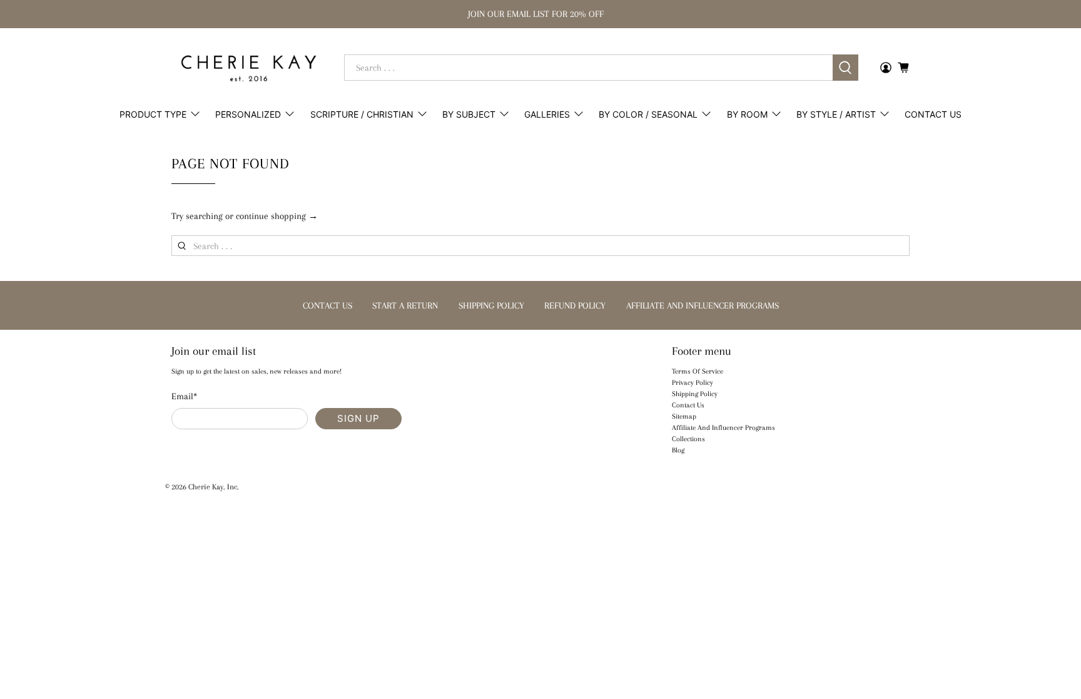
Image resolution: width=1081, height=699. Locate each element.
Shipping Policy (695, 394)
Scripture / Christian (362, 114)
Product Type (152, 114)
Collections (688, 439)
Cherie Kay (205, 486)
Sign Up (358, 418)
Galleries (547, 114)
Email (184, 396)
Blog (678, 450)
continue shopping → (277, 216)
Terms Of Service (697, 371)
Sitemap (684, 416)
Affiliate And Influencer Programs (723, 428)
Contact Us (933, 114)
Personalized (248, 114)
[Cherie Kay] (248, 68)
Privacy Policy (692, 383)
